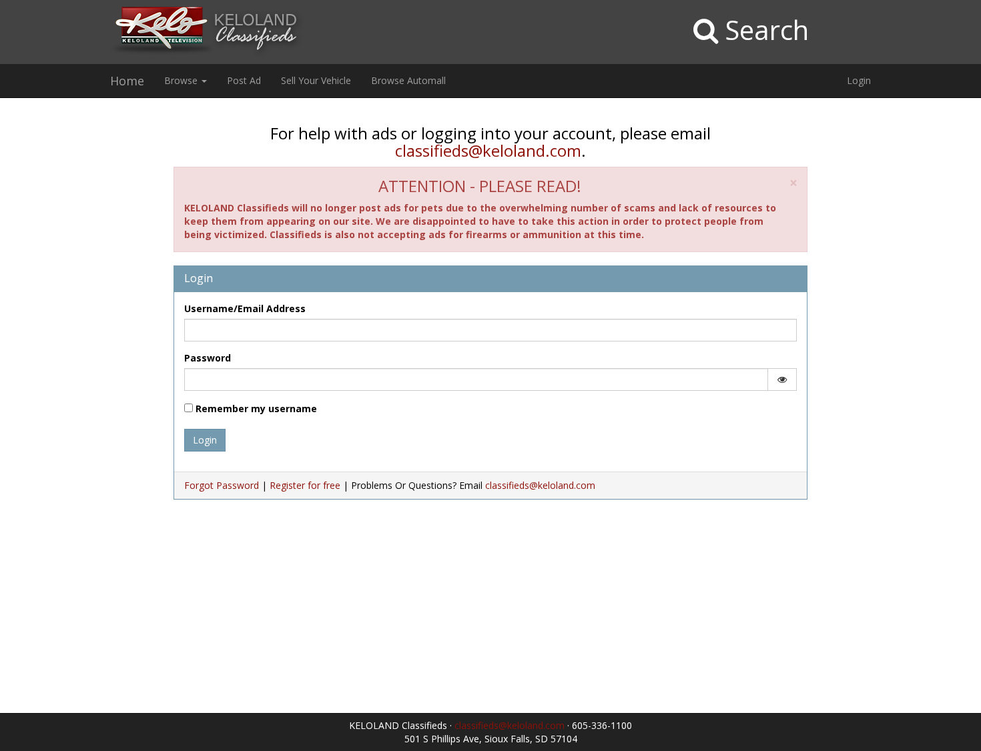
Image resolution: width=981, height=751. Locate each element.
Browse (182, 80)
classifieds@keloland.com (488, 150)
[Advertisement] (81, 311)
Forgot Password (221, 485)
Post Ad (244, 80)
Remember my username (255, 408)
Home (127, 81)
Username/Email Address (245, 308)
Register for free (305, 485)
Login (859, 80)
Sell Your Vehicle (316, 80)
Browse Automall (408, 80)
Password (207, 357)
